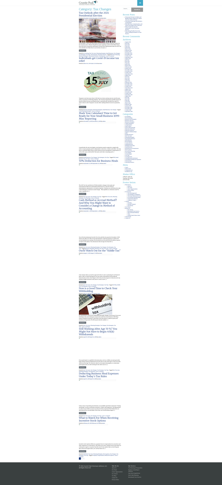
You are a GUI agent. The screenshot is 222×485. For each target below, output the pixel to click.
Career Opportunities (132, 189)
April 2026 (127, 47)
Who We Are (128, 184)
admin (104, 18)
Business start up (129, 120)
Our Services (128, 191)
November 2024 (128, 71)
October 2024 (128, 72)
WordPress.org (128, 171)
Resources (127, 208)
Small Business (109, 53)
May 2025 (127, 62)
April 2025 (127, 64)
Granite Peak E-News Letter (133, 215)
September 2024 (129, 74)
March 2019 (127, 103)
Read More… (83, 50)
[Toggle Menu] (140, 2)
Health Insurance (129, 134)
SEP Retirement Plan (130, 145)
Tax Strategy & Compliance (133, 194)
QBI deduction (128, 140)
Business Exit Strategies (130, 119)
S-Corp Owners (128, 142)
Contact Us (127, 218)
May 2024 (127, 79)
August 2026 (128, 42)
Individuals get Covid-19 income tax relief (99, 59)
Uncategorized (128, 156)
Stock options (106, 454)
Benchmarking (128, 117)
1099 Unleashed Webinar (133, 212)
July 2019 (127, 97)
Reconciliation (128, 141)
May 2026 (127, 46)
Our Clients (127, 207)
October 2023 (128, 86)
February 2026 (128, 50)
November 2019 (128, 92)
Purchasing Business (130, 138)
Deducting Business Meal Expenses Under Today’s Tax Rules (99, 375)
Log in (126, 167)
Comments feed (128, 170)
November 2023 (128, 85)
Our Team (129, 187)
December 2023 (128, 83)
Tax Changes (117, 53)
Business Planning (115, 54)
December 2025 (128, 53)
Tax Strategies (82, 54)
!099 (114, 157)
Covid (80, 111)
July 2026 (127, 43)
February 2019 (128, 104)
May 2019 (127, 100)
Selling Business (129, 144)
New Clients (130, 209)
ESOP (84, 454)
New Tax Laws (92, 53)
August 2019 (128, 96)
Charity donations (129, 123)
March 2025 (128, 65)
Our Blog (129, 202)
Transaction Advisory (132, 198)
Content (127, 201)
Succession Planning (130, 151)
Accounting (86, 53)
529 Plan (115, 284)
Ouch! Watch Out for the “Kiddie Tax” (100, 250)
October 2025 (128, 55)
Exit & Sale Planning (133, 475)
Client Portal (128, 216)
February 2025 (128, 67)
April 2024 (127, 80)
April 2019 (127, 101)
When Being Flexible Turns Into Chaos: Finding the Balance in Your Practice (133, 32)
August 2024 (128, 75)
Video (128, 214)
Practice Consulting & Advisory (133, 470)
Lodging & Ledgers (131, 200)
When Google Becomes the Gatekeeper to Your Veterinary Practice (132, 28)
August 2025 (128, 58)
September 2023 (129, 87)
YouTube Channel (131, 204)
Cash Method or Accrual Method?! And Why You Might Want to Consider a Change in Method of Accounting (98, 204)
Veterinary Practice (102, 54)
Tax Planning (87, 198)
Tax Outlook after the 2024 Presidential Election (94, 14)
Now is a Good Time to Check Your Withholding (98, 290)
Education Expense (129, 130)
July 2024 (127, 76)
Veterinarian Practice (94, 56)
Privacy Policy (130, 190)
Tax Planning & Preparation (135, 467)
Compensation (128, 124)
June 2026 (127, 44)
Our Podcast (130, 205)
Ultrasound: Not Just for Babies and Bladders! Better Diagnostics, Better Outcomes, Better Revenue (133, 18)
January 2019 (128, 105)
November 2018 (128, 108)
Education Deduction (130, 129)
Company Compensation (98, 455)
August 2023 (128, 89)
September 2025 (129, 57)
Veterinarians (94, 54)
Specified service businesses (132, 148)
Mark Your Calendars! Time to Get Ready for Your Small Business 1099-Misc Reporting (99, 116)
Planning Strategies (101, 53)
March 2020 (128, 90)
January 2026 (128, 51)
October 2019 (128, 93)
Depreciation (128, 126)
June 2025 (127, 61)
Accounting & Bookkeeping (133, 197)
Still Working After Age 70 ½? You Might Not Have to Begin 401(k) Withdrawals (98, 331)
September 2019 (128, 94)
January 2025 (128, 68)
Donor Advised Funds (130, 127)
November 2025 (128, 54)
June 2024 (127, 78)
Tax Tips (88, 54)
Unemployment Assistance (131, 158)
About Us (129, 186)
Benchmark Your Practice (133, 211)
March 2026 (128, 49)
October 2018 (128, 110)
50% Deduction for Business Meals (98, 160)
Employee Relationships (131, 131)
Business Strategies (83, 56)
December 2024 (128, 69)
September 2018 (128, 111)
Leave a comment (110, 56)
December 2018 (128, 107)
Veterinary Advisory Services (134, 195)
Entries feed (128, 168)
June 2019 (127, 99)
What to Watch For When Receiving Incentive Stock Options (98, 419)
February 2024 (128, 82)
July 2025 (127, 60)
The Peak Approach (132, 193)
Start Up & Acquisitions (134, 473)
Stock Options (110, 455)
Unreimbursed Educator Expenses (133, 159)
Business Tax (98, 248)
